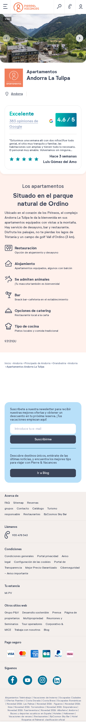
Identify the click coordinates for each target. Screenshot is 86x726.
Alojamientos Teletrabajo (18, 697)
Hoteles (57, 713)
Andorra (73, 710)
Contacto (23, 508)
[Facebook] (12, 680)
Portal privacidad (47, 556)
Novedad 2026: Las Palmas (21, 703)
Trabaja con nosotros (27, 629)
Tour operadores (32, 624)
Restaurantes (31, 514)
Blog (46, 629)
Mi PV (8, 593)
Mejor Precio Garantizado (41, 567)
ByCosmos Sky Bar (55, 514)
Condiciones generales (19, 556)
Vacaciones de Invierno (45, 697)
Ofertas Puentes (15, 700)
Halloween (69, 713)
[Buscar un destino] (59, 7)
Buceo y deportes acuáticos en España (30, 713)
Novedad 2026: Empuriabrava (62, 707)
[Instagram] (42, 680)
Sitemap (18, 502)
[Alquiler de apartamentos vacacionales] (26, 7)
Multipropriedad (33, 618)
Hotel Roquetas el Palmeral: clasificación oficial (50, 718)
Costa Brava (48, 700)
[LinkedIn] (57, 680)
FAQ (7, 502)
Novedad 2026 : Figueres (50, 703)
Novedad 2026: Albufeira (54, 710)
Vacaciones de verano (20, 716)
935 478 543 (20, 535)
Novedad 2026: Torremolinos (29, 707)
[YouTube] (27, 680)
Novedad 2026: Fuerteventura (23, 710)
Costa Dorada (33, 700)
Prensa (56, 612)
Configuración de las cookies (32, 561)
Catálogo (38, 508)
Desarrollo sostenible (35, 612)
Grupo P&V (12, 612)
